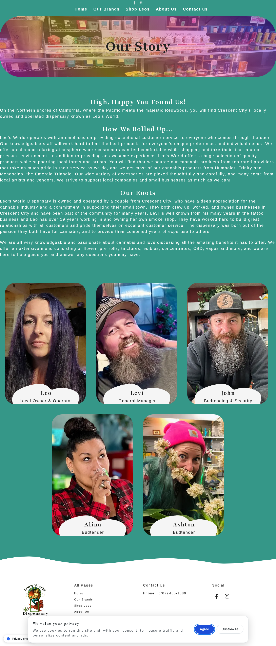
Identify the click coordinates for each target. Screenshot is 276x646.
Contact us (195, 9)
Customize (229, 629)
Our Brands (106, 9)
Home (81, 9)
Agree (204, 629)
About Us (166, 9)
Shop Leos (138, 9)
